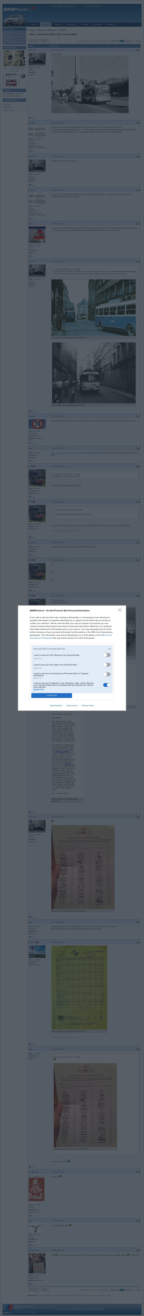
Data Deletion (56, 705)
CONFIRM (52, 695)
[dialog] (72, 658)
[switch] (107, 655)
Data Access (72, 705)
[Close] (120, 610)
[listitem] (72, 648)
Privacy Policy (88, 705)
